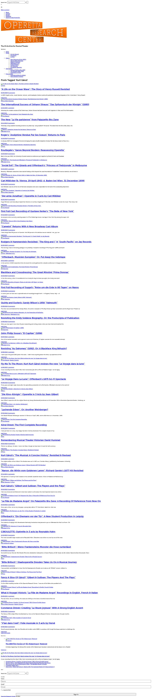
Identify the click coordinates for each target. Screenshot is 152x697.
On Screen (13, 55)
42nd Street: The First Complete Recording (24, 424)
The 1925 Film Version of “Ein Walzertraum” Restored (26, 644)
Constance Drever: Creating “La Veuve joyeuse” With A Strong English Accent (42, 607)
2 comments (11, 291)
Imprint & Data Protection (13, 17)
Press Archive (9, 74)
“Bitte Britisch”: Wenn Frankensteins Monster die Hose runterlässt (36, 547)
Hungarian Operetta (16, 67)
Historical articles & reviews (18, 75)
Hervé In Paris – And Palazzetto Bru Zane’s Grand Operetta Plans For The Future (28, 662)
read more (4, 97)
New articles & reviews (16, 76)
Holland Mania (14, 64)
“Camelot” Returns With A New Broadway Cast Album (29, 226)
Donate (8, 15)
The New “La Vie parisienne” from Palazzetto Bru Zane (30, 119)
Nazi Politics (9, 68)
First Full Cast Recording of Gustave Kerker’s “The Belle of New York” (37, 211)
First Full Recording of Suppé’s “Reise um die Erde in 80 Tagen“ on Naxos (40, 287)
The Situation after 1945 (17, 71)
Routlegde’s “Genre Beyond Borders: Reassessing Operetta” (33, 150)
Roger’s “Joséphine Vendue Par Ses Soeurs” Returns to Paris (33, 134)
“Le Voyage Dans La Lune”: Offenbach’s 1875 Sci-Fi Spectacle (33, 379)
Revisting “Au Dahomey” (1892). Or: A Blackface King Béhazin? (34, 348)
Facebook (8, 16)
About (7, 12)
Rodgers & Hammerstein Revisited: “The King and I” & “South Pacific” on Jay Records (46, 241)
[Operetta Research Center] (34, 43)
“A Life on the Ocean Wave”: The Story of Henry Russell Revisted (35, 89)
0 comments (11, 92)
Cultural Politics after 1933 (17, 70)
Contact (8, 13)
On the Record (14, 54)
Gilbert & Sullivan (15, 62)
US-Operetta (14, 66)
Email (3, 684)
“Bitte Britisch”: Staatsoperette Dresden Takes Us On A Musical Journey (39, 562)
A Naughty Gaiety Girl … (12, 665)
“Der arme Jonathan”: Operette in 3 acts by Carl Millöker (31, 196)
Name (2, 678)
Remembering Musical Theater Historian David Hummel (30, 440)
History (8, 58)
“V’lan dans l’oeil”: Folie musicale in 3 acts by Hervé (28, 623)
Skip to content (5, 9)
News (7, 51)
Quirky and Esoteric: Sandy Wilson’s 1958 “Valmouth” (29, 302)
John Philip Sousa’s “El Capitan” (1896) (21, 333)
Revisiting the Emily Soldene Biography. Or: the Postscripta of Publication (40, 318)
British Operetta (5, 299)
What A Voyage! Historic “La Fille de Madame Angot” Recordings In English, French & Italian (49, 592)
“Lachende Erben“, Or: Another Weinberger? (24, 409)
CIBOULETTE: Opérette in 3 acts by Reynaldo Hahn (28, 531)
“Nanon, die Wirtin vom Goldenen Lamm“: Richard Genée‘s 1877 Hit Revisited (42, 470)
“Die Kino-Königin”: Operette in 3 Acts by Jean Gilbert (29, 394)
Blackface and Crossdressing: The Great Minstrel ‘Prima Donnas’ (35, 272)
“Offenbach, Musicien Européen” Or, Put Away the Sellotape (33, 257)
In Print (12, 56)
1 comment (11, 108)
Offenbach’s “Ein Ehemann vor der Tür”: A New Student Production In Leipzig (42, 516)
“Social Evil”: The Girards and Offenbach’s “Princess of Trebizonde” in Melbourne (44, 165)
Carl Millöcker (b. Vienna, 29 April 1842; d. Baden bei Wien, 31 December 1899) (43, 180)
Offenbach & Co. (15, 63)
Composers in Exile (15, 72)
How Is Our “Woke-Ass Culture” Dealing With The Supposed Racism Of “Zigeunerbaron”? (30, 666)
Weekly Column (14, 360)
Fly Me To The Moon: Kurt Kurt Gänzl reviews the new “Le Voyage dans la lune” (43, 363)
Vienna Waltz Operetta (16, 60)
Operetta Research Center (8, 696)
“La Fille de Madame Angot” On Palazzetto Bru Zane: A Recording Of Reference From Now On (51, 501)
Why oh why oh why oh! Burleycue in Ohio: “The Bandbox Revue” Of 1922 (26, 664)
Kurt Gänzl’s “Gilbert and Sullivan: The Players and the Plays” (33, 485)
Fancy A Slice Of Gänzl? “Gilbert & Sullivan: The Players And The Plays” (38, 577)
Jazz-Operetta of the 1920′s (18, 59)
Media (7, 53)
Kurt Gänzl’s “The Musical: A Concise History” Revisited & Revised (36, 455)
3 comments (11, 214)
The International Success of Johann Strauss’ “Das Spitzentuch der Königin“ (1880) (45, 104)
